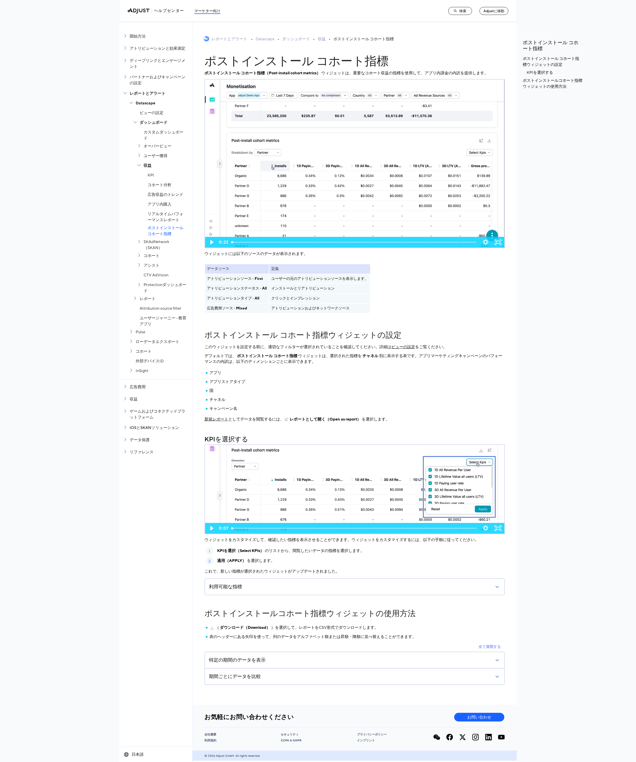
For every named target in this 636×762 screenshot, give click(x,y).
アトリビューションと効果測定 (157, 48)
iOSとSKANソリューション (154, 427)
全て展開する (489, 646)
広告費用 (138, 387)
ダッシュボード (153, 122)
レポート (148, 298)
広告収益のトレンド (165, 194)
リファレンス (142, 452)
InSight (142, 371)
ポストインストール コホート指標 (363, 39)
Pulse (140, 332)
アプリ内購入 (159, 204)
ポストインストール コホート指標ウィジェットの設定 (302, 335)
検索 (462, 11)
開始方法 (138, 36)
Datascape (145, 103)
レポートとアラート (147, 93)
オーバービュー (157, 146)
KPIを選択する (226, 439)
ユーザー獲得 (155, 156)
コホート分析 (159, 185)
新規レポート (216, 419)
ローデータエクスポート (157, 341)
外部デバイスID (150, 361)
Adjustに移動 (493, 11)
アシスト (151, 265)
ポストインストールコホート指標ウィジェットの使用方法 (310, 613)
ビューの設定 (151, 113)
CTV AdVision (156, 275)
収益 (148, 165)
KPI (151, 175)
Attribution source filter (160, 308)
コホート (151, 255)
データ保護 (140, 440)
